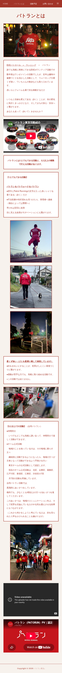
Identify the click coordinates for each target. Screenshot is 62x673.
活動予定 (33, 3)
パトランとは (19, 3)
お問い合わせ (48, 3)
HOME (5, 3)
